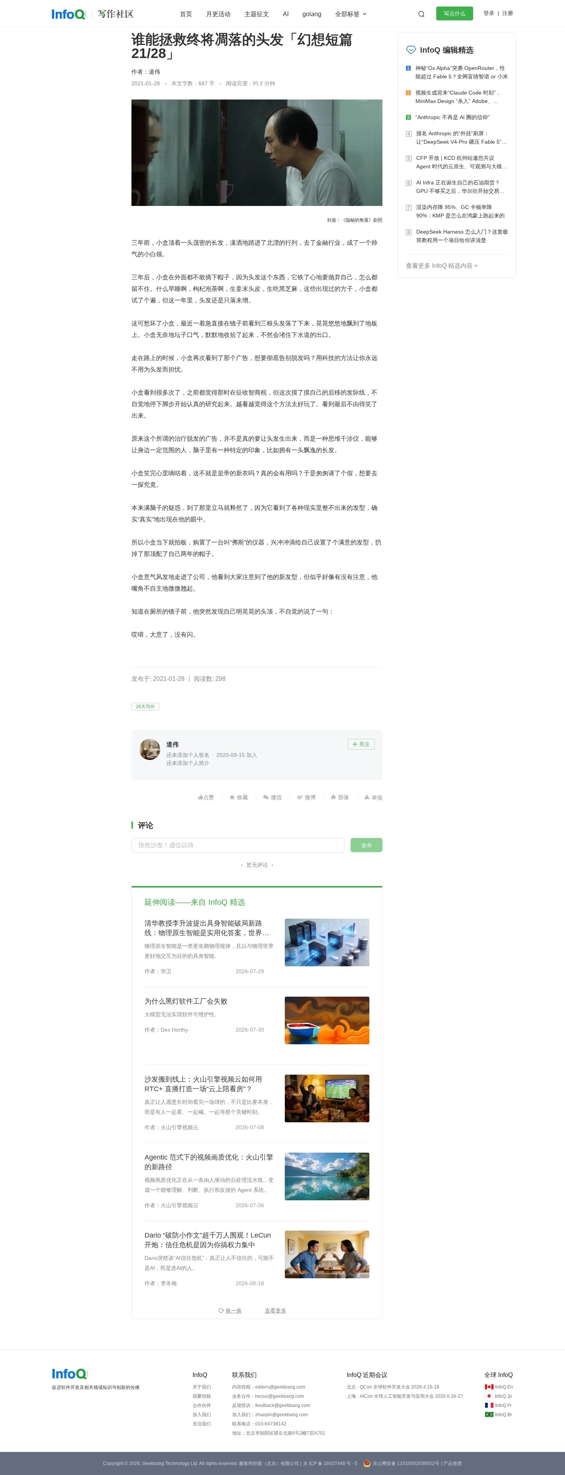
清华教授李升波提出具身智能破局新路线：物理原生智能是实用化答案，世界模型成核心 (207, 928)
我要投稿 (202, 1396)
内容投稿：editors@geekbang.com (268, 1387)
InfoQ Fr (503, 1405)
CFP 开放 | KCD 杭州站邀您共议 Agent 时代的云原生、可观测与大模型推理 (461, 163)
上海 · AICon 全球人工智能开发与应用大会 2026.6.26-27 (405, 1396)
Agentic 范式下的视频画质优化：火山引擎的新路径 (209, 1162)
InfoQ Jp (503, 1396)
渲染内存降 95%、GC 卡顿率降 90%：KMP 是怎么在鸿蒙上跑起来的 (460, 211)
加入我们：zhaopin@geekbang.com (270, 1414)
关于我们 (202, 1387)
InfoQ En (504, 1387)
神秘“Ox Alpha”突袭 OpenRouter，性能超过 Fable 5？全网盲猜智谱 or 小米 (461, 72)
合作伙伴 (202, 1405)
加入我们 (202, 1414)
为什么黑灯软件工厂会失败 (186, 1001)
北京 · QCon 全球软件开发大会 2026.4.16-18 (393, 1387)
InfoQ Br (503, 1414)
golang (311, 14)
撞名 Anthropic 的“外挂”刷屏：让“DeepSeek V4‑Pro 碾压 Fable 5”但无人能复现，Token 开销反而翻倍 (461, 138)
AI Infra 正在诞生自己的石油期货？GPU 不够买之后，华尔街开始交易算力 (460, 187)
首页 (186, 14)
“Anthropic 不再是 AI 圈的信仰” (452, 117)
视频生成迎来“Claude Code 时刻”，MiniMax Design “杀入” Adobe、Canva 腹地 (458, 97)
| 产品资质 (451, 1463)
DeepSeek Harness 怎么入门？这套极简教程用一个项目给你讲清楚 (462, 236)
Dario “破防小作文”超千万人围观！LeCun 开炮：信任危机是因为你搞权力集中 (208, 1240)
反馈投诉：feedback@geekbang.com (271, 1405)
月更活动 (218, 14)
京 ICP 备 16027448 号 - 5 (330, 1463)
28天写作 (145, 706)
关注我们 (202, 1424)
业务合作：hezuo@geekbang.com (268, 1396)
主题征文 (256, 14)
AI (286, 14)
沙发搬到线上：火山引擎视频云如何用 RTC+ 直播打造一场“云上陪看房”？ (203, 1084)
